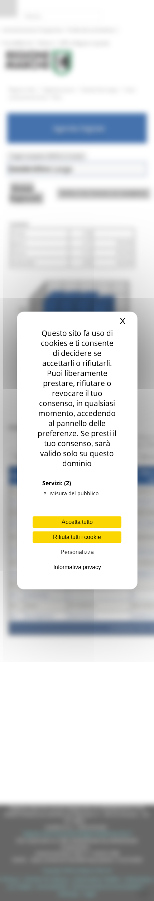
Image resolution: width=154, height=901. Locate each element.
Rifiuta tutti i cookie (77, 537)
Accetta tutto (77, 522)
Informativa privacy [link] (77, 567)
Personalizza (77, 552)
